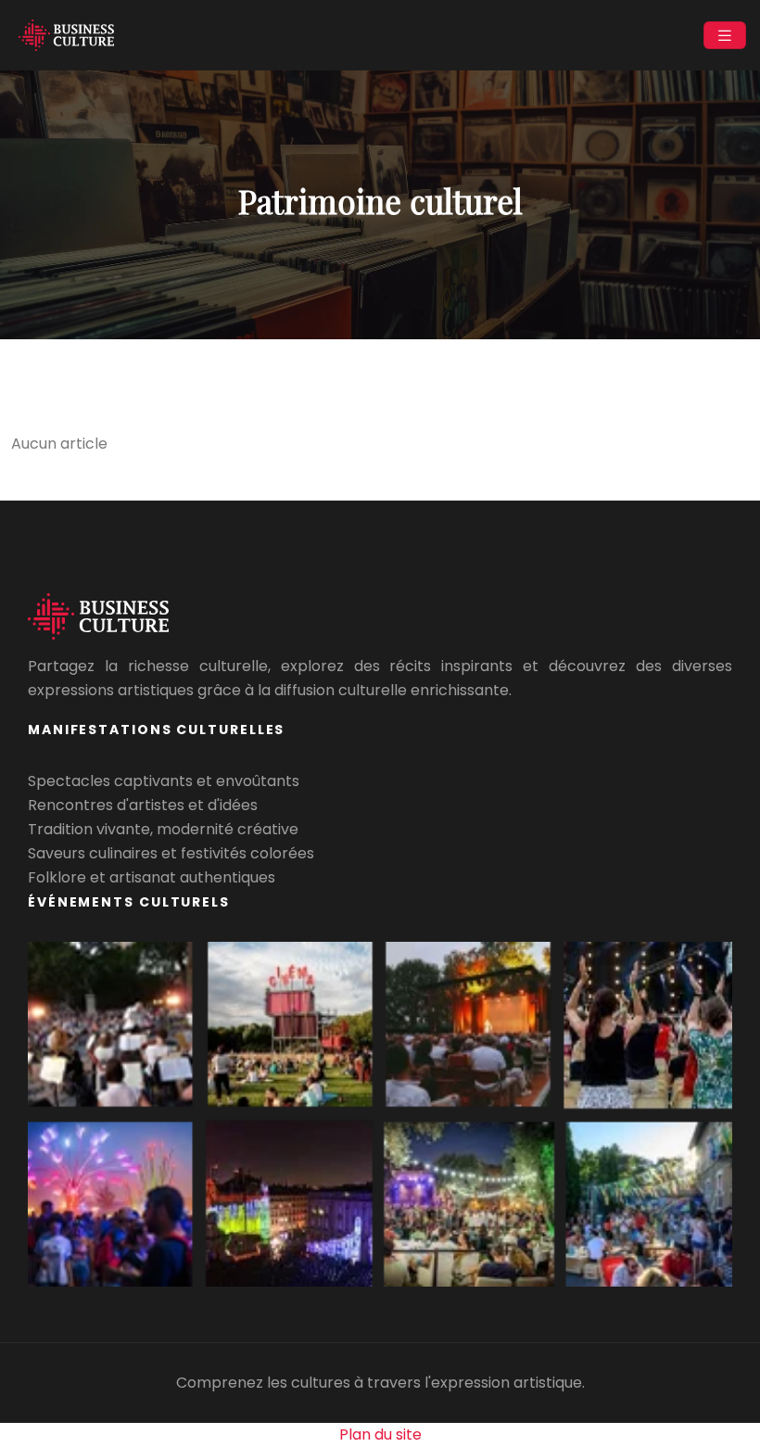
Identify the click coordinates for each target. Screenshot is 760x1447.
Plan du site (380, 1434)
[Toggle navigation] (724, 35)
